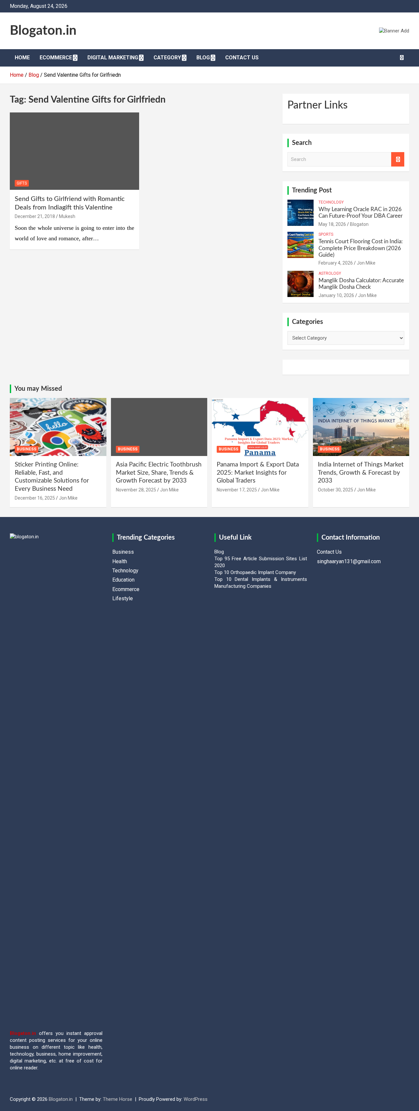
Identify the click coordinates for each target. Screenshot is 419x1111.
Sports (326, 234)
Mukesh (67, 216)
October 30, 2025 (335, 489)
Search (397, 159)
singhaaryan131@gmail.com (349, 561)
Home (22, 57)
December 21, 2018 (35, 216)
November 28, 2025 (136, 489)
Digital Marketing (112, 57)
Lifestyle (122, 598)
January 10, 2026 (336, 295)
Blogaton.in (43, 30)
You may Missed (38, 389)
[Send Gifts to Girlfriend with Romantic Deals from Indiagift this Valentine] (74, 151)
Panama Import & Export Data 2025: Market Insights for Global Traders (258, 473)
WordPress (196, 1099)
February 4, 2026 (336, 263)
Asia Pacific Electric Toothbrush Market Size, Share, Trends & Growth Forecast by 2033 (159, 473)
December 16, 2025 (35, 498)
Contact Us (242, 57)
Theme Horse (117, 1099)
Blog (203, 57)
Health (119, 561)
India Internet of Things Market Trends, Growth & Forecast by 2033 (361, 473)
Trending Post (312, 190)
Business (26, 449)
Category (167, 57)
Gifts (22, 183)
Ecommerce (56, 57)
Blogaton (359, 224)
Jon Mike (366, 263)
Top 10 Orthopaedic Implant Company (255, 572)
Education (123, 580)
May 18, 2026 (332, 224)
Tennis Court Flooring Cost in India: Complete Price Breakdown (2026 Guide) (361, 248)
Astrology (330, 273)
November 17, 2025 (237, 489)
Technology (331, 202)
